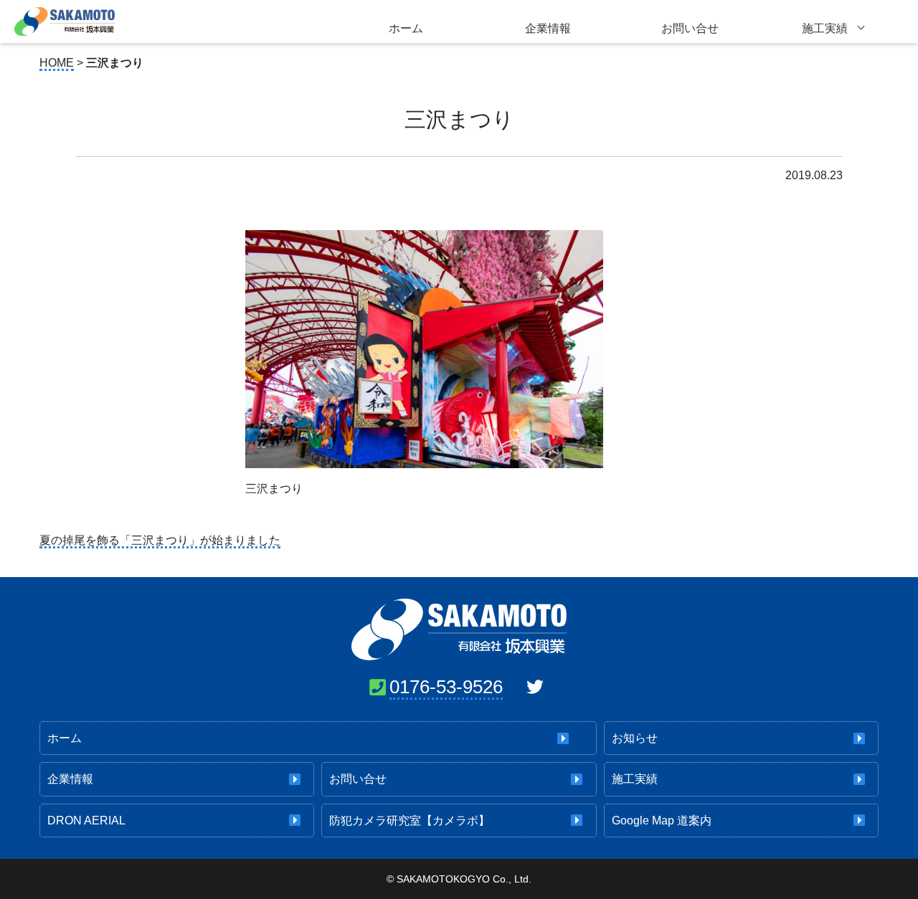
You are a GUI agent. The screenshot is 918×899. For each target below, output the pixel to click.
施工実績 (825, 28)
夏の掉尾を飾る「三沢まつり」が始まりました (159, 540)
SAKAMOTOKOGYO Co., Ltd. (464, 879)
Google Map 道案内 (661, 820)
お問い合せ (690, 28)
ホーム (406, 28)
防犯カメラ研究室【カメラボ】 (409, 820)
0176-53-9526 (446, 687)
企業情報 (548, 28)
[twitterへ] (535, 686)
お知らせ (635, 738)
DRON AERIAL (86, 820)
